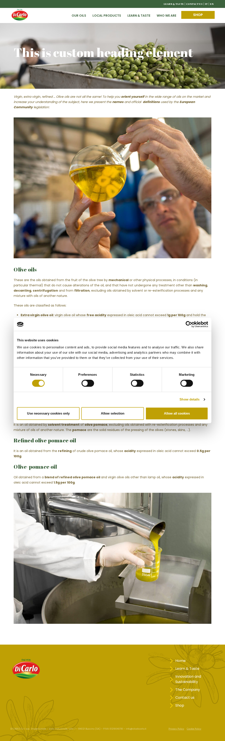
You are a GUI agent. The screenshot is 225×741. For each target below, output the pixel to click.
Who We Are (166, 15)
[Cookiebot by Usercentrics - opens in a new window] (189, 324)
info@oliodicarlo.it (136, 728)
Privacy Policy (176, 728)
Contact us (194, 3)
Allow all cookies (177, 413)
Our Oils (79, 15)
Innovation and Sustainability (188, 679)
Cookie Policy (194, 728)
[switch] (88, 383)
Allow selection (112, 413)
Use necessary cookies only (48, 413)
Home (180, 660)
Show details (190, 399)
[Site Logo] (19, 15)
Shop (198, 14)
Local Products (107, 15)
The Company (187, 689)
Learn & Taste (174, 3)
